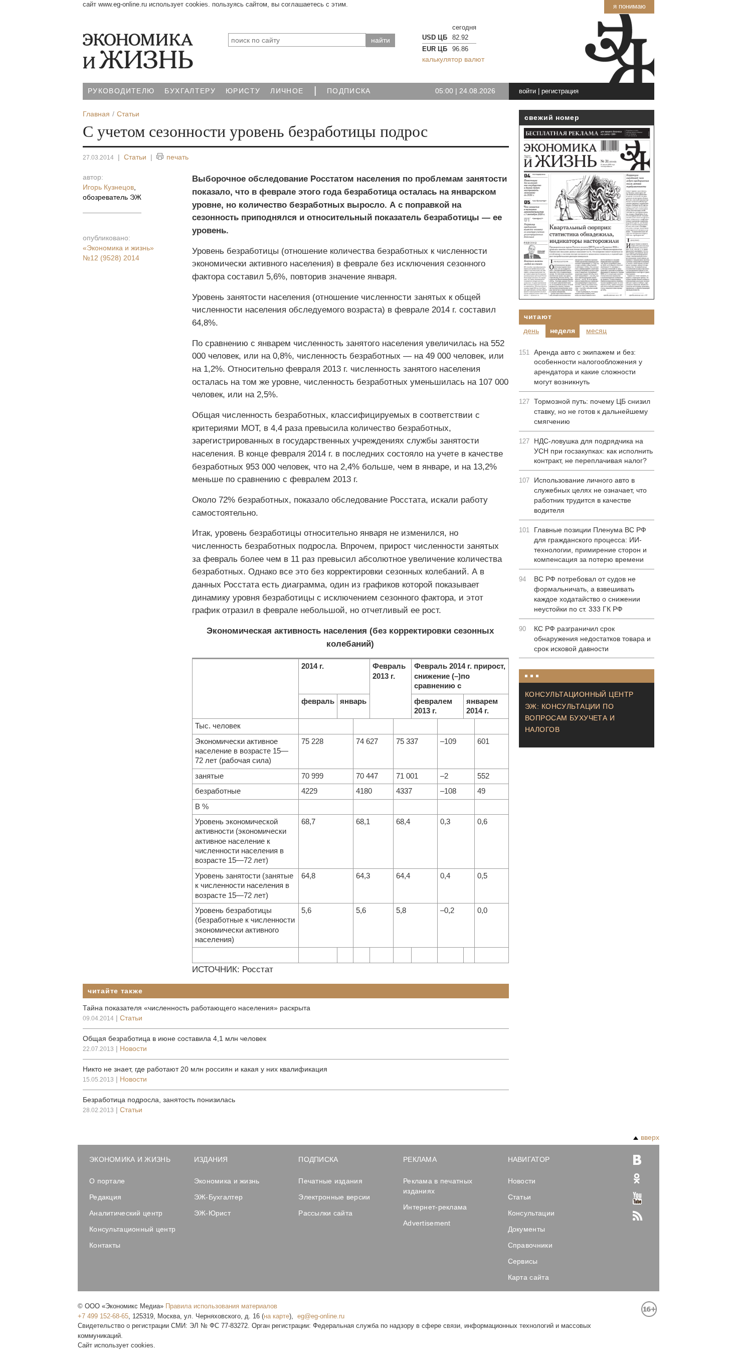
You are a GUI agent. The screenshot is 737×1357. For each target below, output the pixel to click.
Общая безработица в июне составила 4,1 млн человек (174, 1038)
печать (177, 157)
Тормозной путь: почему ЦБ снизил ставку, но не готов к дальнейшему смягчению (592, 411)
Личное (286, 91)
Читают (537, 317)
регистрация (560, 91)
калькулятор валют (453, 59)
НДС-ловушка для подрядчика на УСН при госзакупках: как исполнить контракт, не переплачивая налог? (593, 451)
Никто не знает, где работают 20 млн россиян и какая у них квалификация (205, 1069)
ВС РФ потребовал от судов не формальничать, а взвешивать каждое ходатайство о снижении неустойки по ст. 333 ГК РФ (587, 594)
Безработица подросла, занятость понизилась (159, 1100)
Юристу (243, 91)
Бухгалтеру (190, 91)
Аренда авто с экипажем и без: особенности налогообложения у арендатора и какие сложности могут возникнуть (588, 367)
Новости (133, 1048)
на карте (276, 1316)
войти (527, 91)
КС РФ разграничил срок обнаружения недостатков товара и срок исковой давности (592, 639)
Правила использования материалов (221, 1306)
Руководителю (121, 91)
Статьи (135, 157)
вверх (650, 1137)
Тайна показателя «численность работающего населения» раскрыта (196, 1008)
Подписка (349, 91)
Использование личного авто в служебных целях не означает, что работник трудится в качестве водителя (590, 495)
